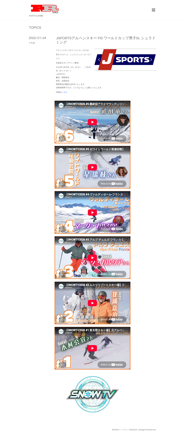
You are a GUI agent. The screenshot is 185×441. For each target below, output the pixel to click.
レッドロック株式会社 (128, 430)
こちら (64, 92)
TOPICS (35, 27)
